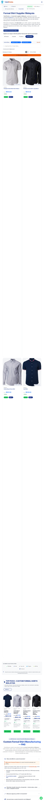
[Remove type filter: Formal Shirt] (29, 42)
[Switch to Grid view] (26, 52)
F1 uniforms (10, 17)
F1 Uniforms (21, 36)
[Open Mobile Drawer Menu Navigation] (42, 2)
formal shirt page (33, 766)
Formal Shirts (29, 36)
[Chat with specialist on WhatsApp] (41, 798)
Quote (6, 397)
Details (10, 397)
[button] (12, 207)
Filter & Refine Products (23, 55)
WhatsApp (9, 666)
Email (16, 666)
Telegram (29, 666)
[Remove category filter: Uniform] (19, 42)
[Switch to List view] (28, 52)
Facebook (23, 668)
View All (7, 689)
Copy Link (22, 666)
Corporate (14, 36)
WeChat (36, 666)
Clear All (38, 42)
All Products (6, 36)
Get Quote (8, 731)
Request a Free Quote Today (11, 30)
